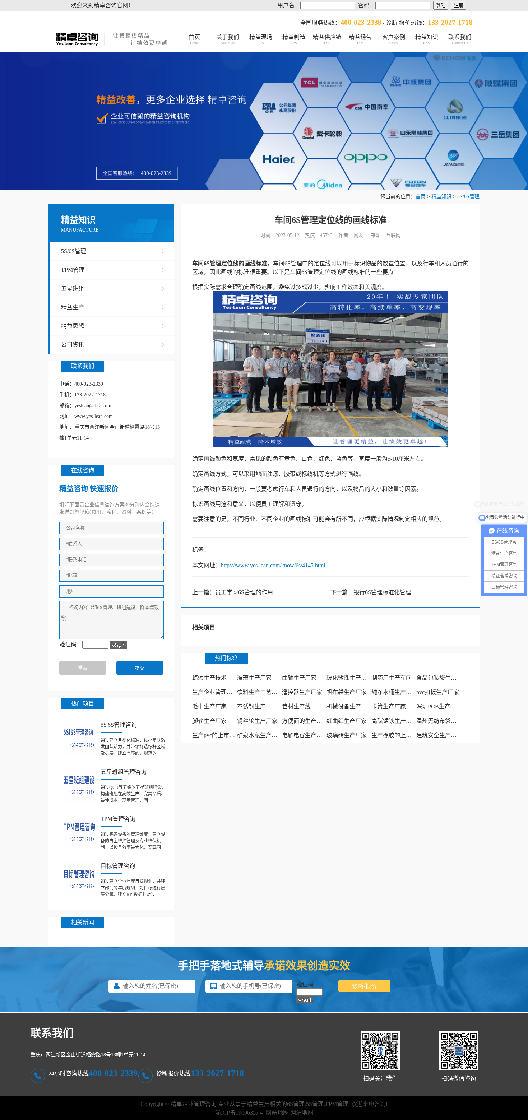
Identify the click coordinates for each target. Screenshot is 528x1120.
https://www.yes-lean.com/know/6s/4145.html (273, 565)
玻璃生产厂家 (254, 678)
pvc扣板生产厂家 (437, 692)
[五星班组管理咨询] (79, 785)
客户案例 (393, 39)
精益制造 (293, 39)
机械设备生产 (343, 706)
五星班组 (114, 288)
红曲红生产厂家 (346, 721)
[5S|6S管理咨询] (79, 738)
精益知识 (426, 39)
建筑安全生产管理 (439, 735)
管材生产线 (296, 706)
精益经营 (360, 39)
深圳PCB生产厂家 (439, 706)
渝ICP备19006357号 (239, 1113)
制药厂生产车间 (391, 678)
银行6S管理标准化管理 (382, 592)
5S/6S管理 (468, 196)
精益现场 (260, 39)
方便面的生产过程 (305, 721)
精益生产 (114, 307)
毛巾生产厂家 (209, 706)
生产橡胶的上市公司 (397, 735)
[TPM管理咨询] (79, 832)
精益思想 (114, 326)
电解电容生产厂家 (305, 735)
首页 (194, 39)
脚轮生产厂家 (209, 721)
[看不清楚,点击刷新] (118, 645)
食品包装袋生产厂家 (442, 678)
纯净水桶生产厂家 (394, 692)
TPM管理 (114, 270)
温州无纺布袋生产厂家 (445, 721)
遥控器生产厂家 (302, 692)
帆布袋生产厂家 (346, 692)
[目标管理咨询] (79, 879)
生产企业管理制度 (215, 692)
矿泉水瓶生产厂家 (260, 735)
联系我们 (459, 39)
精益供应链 (327, 39)
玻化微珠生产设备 (349, 678)
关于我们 (227, 39)
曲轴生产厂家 (299, 678)
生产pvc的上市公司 (216, 735)
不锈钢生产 (251, 706)
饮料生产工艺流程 (260, 692)
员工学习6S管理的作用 (244, 592)
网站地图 (277, 1113)
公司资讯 (114, 344)
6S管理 (296, 1104)
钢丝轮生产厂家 (257, 721)
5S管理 (315, 1104)
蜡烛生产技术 (209, 678)
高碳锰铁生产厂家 (394, 721)
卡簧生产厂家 (388, 706)
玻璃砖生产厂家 (346, 735)
